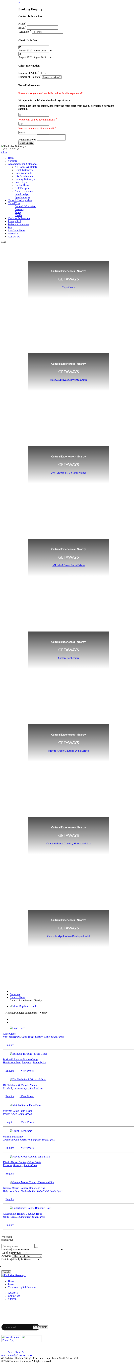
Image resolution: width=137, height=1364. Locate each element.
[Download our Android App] (31, 1340)
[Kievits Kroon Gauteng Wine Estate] (30, 1156)
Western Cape (42, 1036)
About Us (13, 233)
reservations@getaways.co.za (16, 1355)
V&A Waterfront (11, 1036)
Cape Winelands (23, 173)
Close (4, 152)
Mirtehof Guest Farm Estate (68, 565)
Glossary (19, 209)
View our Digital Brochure (22, 1287)
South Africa (57, 1036)
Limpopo (26, 1062)
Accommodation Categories (22, 163)
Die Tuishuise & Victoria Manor (68, 472)
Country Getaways (25, 179)
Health (18, 215)
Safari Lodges (22, 194)
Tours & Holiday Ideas (20, 200)
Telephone (24, 31)
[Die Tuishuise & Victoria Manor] (28, 1079)
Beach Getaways (24, 170)
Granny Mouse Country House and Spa (68, 843)
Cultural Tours (17, 997)
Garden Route (22, 185)
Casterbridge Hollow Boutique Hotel (68, 936)
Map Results (30, 1006)
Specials (12, 160)
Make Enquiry (26, 143)
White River (9, 1216)
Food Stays (21, 182)
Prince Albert (10, 1113)
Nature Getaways (24, 191)
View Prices (27, 1070)
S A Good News (16, 230)
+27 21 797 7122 (15, 1352)
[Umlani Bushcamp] (21, 1130)
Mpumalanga (23, 1216)
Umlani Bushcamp (68, 657)
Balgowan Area (11, 1191)
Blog (10, 227)
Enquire (10, 1045)
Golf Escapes (22, 188)
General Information (25, 206)
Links (11, 1284)
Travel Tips (14, 203)
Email (22, 27)
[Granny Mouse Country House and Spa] (32, 1182)
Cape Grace (68, 287)
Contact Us (14, 236)
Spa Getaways (22, 197)
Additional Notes (27, 139)
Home (11, 157)
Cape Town (27, 1036)
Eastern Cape (21, 1088)
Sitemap (12, 1298)
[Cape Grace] (17, 1028)
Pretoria (7, 1165)
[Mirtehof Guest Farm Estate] (26, 1105)
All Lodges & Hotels (26, 167)
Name (22, 23)
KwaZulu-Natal (40, 1191)
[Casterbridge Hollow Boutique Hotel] (30, 1208)
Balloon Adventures (18, 224)
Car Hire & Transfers (19, 218)
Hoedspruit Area (12, 1062)
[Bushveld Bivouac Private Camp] (28, 1053)
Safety (18, 212)
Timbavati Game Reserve (16, 1139)
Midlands (26, 1191)
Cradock (7, 1088)
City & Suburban (24, 176)
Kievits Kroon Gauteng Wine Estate (68, 750)
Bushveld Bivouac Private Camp (68, 379)
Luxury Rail (14, 221)
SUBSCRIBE (40, 1327)
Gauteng (17, 1165)
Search (6, 1272)
